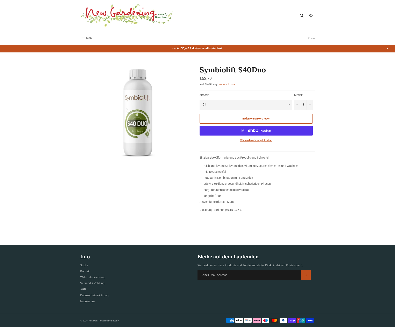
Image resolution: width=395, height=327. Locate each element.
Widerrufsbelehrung (92, 277)
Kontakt (85, 271)
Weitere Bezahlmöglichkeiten (256, 140)
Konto (311, 38)
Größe (204, 95)
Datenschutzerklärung (94, 295)
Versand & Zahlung (92, 283)
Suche (84, 265)
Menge (298, 95)
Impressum (87, 301)
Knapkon (93, 320)
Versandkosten (227, 84)
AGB (83, 289)
